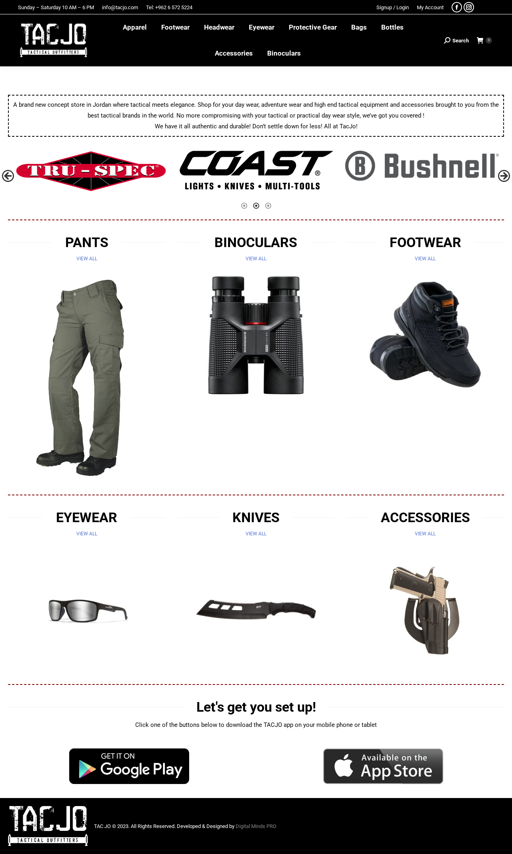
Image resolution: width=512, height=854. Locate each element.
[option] (91, 171)
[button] (8, 176)
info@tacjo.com (120, 7)
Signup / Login (392, 7)
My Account (430, 7)
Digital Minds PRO (256, 826)
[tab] (244, 205)
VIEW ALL (86, 258)
